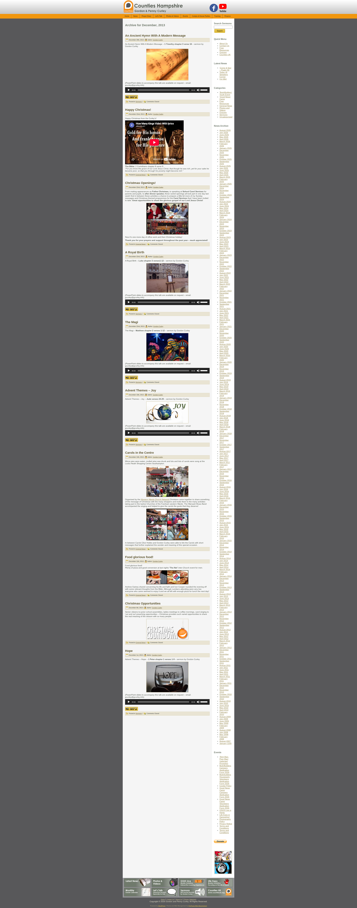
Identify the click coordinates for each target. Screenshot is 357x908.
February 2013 (223, 608)
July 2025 (223, 168)
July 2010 (223, 703)
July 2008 (223, 732)
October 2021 (225, 302)
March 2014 (224, 569)
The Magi (131, 322)
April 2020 (223, 353)
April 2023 (223, 246)
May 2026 (223, 137)
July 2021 (223, 311)
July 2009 (223, 719)
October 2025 (225, 159)
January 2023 (225, 255)
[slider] (204, 89)
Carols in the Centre (139, 452)
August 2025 (225, 166)
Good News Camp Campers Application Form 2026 (224, 792)
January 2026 (225, 148)
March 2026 (224, 141)
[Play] (128, 90)
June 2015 (224, 527)
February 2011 (223, 680)
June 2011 (224, 670)
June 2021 (224, 313)
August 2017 (225, 451)
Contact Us (224, 46)
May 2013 (223, 601)
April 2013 (223, 603)
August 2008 (225, 730)
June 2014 (224, 563)
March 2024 (224, 213)
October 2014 (225, 552)
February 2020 (223, 359)
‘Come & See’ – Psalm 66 (225, 69)
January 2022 (225, 291)
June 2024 (224, 206)
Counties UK (225, 55)
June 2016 (224, 491)
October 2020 (225, 338)
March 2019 (224, 391)
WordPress (161, 906)
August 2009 (225, 717)
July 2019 (223, 382)
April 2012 (223, 639)
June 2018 (224, 420)
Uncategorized (225, 117)
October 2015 (225, 516)
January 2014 (225, 576)
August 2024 (225, 202)
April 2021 (223, 317)
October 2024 (225, 195)
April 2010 (223, 710)
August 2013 (225, 594)
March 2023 (224, 248)
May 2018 (223, 422)
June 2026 (224, 135)
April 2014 (223, 567)
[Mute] (198, 90)
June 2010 (224, 705)
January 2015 (225, 540)
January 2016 (225, 505)
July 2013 (223, 596)
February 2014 (223, 573)
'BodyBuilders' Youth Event (225, 93)
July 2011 (223, 668)
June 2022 (224, 277)
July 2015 (223, 525)
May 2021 (223, 315)
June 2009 (224, 721)
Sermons (139, 101)
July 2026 (223, 132)
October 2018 (225, 409)
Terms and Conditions (224, 827)
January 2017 (225, 469)
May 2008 (223, 734)
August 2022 (225, 273)
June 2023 (224, 242)
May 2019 (223, 387)
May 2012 (223, 636)
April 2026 (223, 139)
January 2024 (225, 219)
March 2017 (224, 462)
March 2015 (224, 534)
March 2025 (224, 177)
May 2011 (223, 672)
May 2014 (223, 565)
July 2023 (223, 239)
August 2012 (225, 630)
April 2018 (223, 424)
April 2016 (223, 496)
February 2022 (223, 287)
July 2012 (223, 632)
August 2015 (225, 523)
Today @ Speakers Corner (223, 74)
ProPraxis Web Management (198, 906)
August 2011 (225, 665)
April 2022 (223, 282)
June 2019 (224, 384)
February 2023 (223, 252)
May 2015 (223, 529)
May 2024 (223, 208)
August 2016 (225, 487)
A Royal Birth (134, 252)
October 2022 (225, 266)
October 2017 (225, 445)
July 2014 (223, 560)
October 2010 (225, 694)
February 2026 (223, 145)
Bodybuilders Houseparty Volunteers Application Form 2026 (225, 779)
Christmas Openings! (140, 183)
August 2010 (225, 701)
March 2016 (224, 498)
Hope (129, 651)
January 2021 (225, 326)
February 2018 (223, 430)
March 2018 (224, 427)
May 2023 (223, 244)
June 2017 (224, 456)
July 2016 (223, 489)
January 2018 (225, 433)
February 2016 (223, 501)
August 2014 (225, 558)
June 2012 (224, 634)
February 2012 (223, 644)
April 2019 (223, 389)
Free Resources (224, 49)
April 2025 (223, 175)
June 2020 (224, 349)
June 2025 (224, 170)
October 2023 (225, 231)
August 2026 (225, 130)
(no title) (223, 79)
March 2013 (224, 605)
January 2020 (225, 362)
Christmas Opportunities (143, 603)
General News (140, 175)
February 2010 (223, 713)
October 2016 (225, 480)
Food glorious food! (139, 557)
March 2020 (224, 355)
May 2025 (223, 173)
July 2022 (223, 275)
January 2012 (225, 647)
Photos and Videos (224, 109)
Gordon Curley (158, 40)
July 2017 (223, 453)
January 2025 (225, 184)
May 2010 (223, 708)
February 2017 (223, 466)
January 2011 (225, 683)
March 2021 (224, 320)
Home (163, 899)
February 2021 (223, 323)
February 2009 (223, 726)
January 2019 (225, 398)
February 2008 (223, 738)
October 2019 (225, 373)
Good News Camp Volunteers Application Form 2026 (224, 803)
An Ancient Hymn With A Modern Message (155, 35)
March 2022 (224, 284)
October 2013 (225, 587)
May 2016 (223, 494)
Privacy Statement (190, 899)
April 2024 (223, 210)
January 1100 (225, 743)
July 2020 (223, 346)
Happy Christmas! (138, 109)
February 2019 (223, 394)
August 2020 (225, 344)
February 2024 (223, 216)
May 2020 (223, 351)
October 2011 (225, 659)
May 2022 (223, 280)
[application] (167, 90)
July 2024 (223, 204)
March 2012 (224, 641)
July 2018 (223, 418)
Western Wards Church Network (155, 499)
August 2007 (225, 741)
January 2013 (225, 612)
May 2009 (223, 723)
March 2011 (224, 676)
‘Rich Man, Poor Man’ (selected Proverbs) (224, 760)
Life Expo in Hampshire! (224, 816)
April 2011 (223, 674)
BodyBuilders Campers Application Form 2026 (225, 769)
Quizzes (223, 52)
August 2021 (225, 309)
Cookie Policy (225, 786)
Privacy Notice (225, 824)
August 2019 (225, 380)
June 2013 (224, 598)
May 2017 (223, 458)
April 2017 (223, 460)
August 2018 (225, 416)
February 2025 (223, 180)
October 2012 (225, 623)
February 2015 (223, 537)
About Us (223, 43)
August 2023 (225, 237)
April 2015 (223, 532)
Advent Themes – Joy (140, 390)
